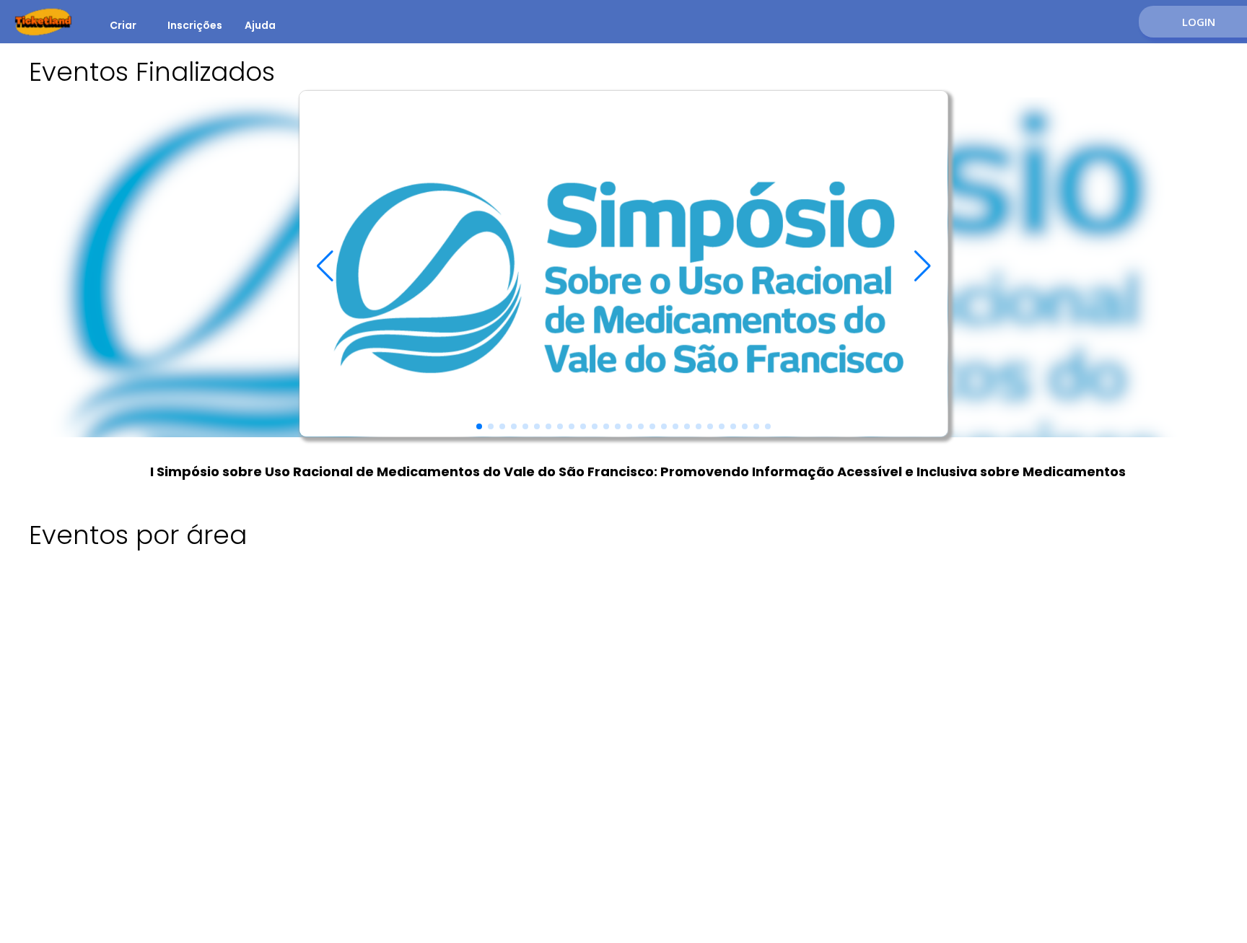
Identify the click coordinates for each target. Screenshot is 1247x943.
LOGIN (1198, 21)
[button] (479, 426)
